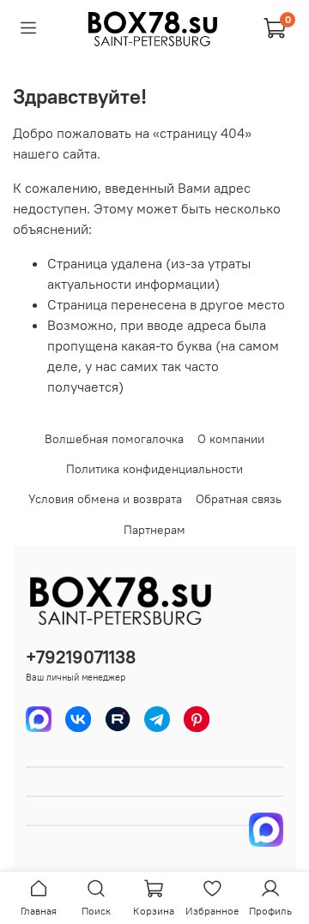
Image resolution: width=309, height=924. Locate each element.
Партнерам (154, 529)
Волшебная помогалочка (114, 439)
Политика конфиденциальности (154, 469)
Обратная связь (239, 499)
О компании (230, 439)
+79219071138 (81, 657)
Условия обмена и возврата (105, 499)
